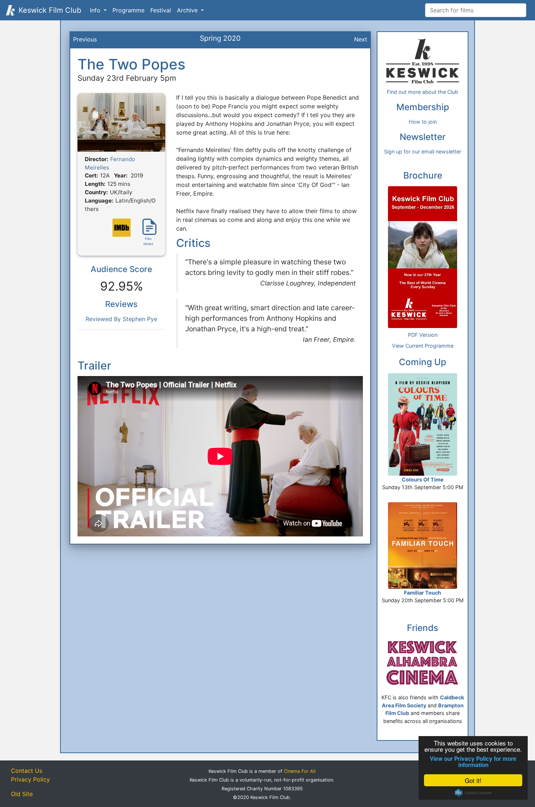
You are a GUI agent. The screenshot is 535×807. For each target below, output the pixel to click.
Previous (85, 39)
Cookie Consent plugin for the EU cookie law (473, 793)
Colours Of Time (423, 479)
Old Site (22, 794)
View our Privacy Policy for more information (473, 762)
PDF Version (422, 335)
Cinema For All (300, 771)
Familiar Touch (422, 593)
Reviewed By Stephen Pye (121, 319)
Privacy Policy (30, 779)
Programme (128, 10)
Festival (160, 10)
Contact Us (26, 770)
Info (96, 10)
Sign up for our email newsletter (422, 151)
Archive (188, 10)
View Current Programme (422, 346)
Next (360, 39)
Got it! (473, 780)
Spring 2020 (220, 38)
